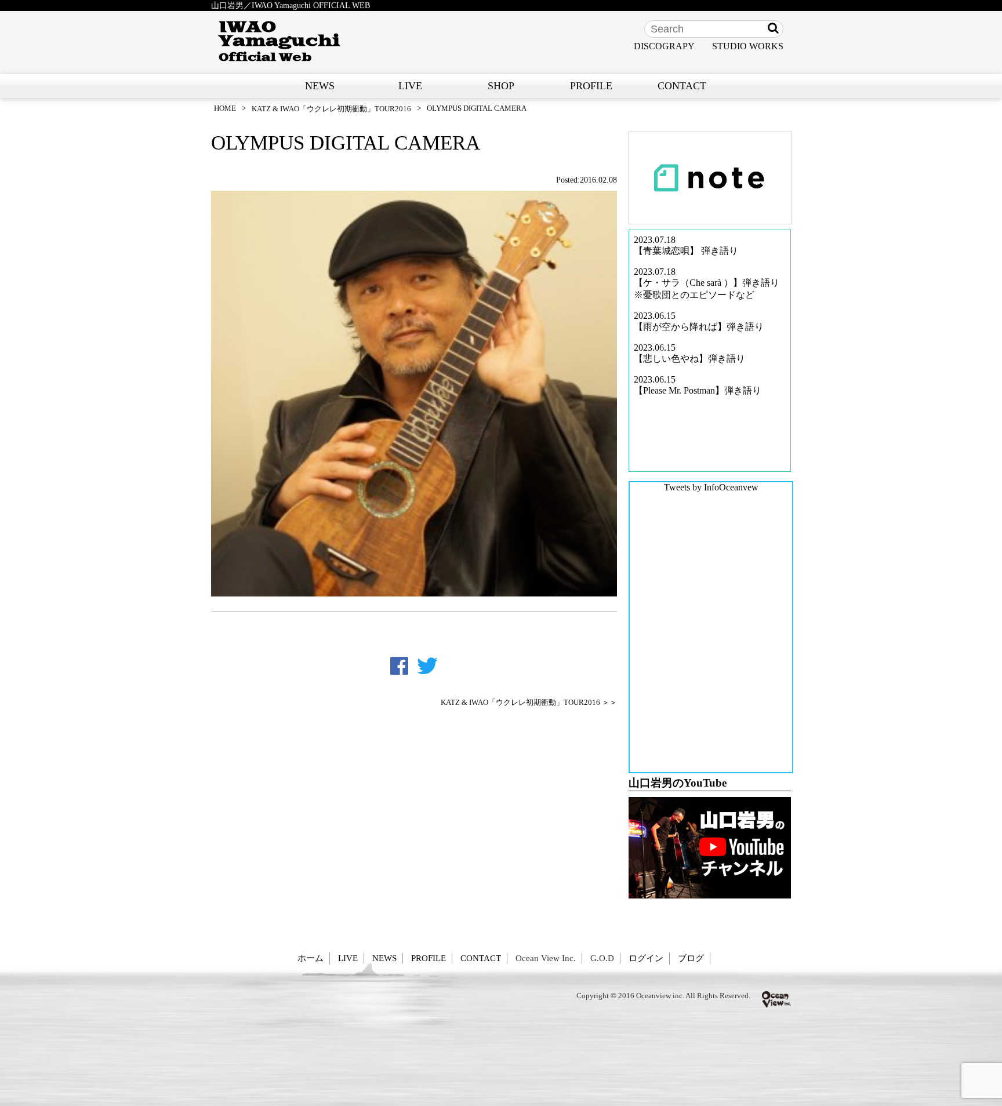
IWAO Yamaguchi (279, 41)
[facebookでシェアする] (399, 666)
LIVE (410, 86)
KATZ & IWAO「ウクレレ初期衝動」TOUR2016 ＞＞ (529, 702)
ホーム (310, 958)
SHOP (501, 86)
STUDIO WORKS (747, 46)
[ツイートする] (427, 666)
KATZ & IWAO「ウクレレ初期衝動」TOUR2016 (331, 108)
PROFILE (591, 86)
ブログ (691, 958)
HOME (225, 108)
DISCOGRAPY (664, 46)
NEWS (320, 86)
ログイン (646, 958)
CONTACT (682, 86)
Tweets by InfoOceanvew (711, 487)
